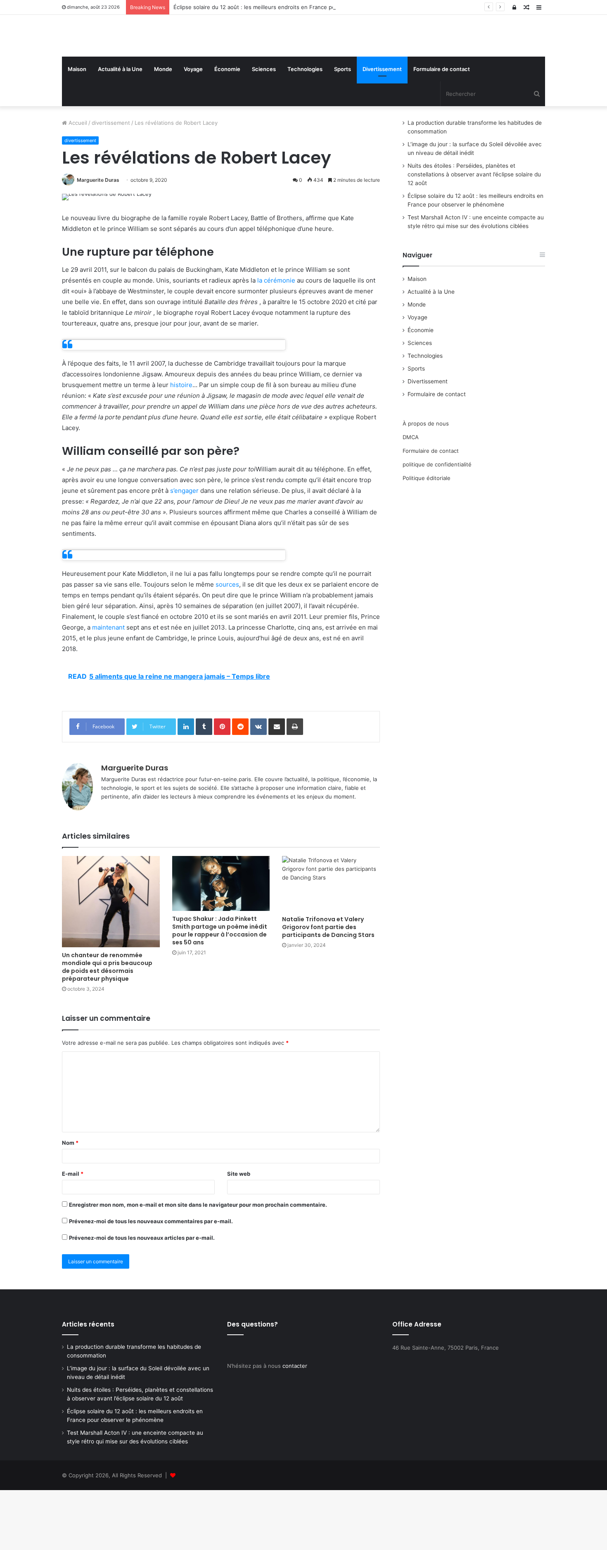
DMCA (411, 497)
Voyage (193, 129)
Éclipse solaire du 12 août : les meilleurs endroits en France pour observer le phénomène (288, 7)
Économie (227, 129)
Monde (163, 129)
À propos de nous (426, 483)
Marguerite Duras (98, 240)
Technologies (304, 129)
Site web (238, 1233)
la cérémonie (276, 341)
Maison (77, 129)
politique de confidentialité (437, 524)
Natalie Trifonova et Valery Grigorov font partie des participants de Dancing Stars (328, 987)
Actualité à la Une (120, 129)
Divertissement (382, 129)
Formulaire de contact (441, 129)
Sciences (264, 129)
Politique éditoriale (427, 538)
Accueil (77, 182)
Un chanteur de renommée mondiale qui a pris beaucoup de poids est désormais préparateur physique (107, 1027)
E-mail (72, 1233)
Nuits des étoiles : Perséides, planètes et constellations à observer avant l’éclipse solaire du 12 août (474, 234)
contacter (294, 1425)
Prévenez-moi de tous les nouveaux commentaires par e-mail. (151, 1281)
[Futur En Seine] (138, 65)
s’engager (184, 550)
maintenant (108, 687)
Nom (70, 1202)
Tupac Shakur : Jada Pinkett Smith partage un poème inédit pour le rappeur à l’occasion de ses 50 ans (219, 990)
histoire (181, 445)
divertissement (111, 182)
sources (227, 644)
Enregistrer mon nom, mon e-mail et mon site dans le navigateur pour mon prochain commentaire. (198, 1264)
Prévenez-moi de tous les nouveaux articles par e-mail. (142, 1297)
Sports (342, 129)
